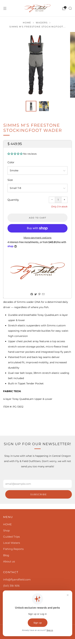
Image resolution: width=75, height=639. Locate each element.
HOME (7, 524)
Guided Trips (11, 536)
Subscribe (38, 494)
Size (10, 180)
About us (9, 561)
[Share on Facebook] (32, 294)
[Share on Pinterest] (39, 294)
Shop (6, 530)
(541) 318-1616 (11, 585)
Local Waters (11, 542)
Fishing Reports (13, 549)
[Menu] (5, 8)
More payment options (37, 237)
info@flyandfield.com (17, 579)
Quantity (13, 199)
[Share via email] (43, 294)
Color (11, 162)
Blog (6, 555)
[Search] (70, 8)
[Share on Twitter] (36, 294)
